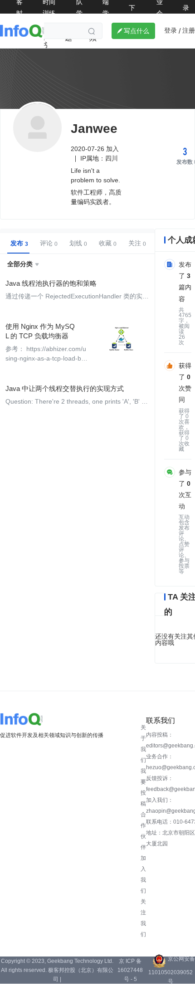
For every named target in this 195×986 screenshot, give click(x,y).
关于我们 (143, 743)
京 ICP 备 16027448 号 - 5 (130, 970)
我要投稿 (143, 787)
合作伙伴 (143, 830)
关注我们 (143, 917)
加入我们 (143, 874)
